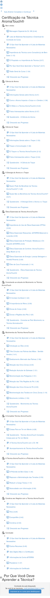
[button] (1, 2)
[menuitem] (1, 5)
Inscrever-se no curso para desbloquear (25, 591)
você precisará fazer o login (34, 588)
